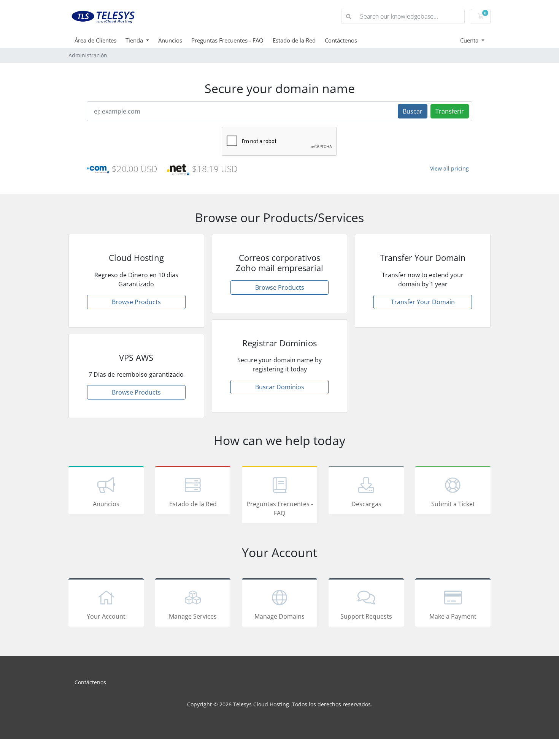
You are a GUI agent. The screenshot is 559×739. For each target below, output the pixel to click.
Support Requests (366, 616)
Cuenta (470, 40)
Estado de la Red (294, 40)
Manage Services (193, 616)
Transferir (449, 111)
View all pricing (449, 168)
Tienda (135, 40)
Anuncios (170, 40)
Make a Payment (452, 616)
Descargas (366, 504)
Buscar (412, 111)
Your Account (106, 616)
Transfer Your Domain (423, 302)
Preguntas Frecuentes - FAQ (227, 40)
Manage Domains (279, 616)
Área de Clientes (95, 40)
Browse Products (136, 302)
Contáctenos (341, 40)
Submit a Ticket (453, 504)
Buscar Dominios (279, 387)
